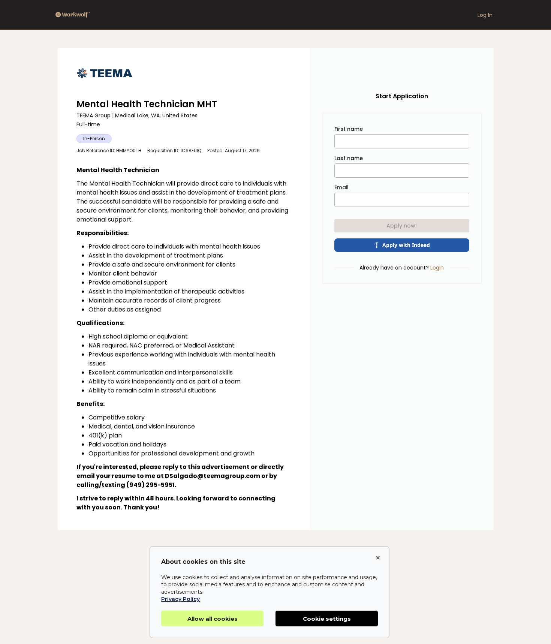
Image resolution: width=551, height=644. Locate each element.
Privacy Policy (180, 599)
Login (437, 267)
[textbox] (183, 339)
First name (348, 129)
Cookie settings (327, 618)
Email (341, 187)
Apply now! (401, 225)
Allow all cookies (212, 618)
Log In (485, 15)
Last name (348, 158)
